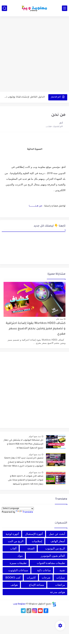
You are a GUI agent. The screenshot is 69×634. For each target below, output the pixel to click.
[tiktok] (29, 610)
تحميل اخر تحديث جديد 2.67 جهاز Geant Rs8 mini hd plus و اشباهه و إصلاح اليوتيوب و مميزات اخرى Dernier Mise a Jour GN (23, 462)
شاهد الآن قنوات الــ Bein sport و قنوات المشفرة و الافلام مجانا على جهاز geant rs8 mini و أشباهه (25, 480)
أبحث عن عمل (57, 533)
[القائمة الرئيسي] (64, 8)
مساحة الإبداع (36, 584)
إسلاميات (37, 541)
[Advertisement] (34, 54)
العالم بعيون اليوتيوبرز (53, 555)
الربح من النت (15, 541)
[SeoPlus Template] (54, 604)
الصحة (30, 548)
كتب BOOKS (13, 577)
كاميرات (31, 577)
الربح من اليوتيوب (55, 548)
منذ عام (59, 319)
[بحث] (4, 8)
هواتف (14, 584)
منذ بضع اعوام (35, 436)
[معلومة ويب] (34, 8)
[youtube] (40, 610)
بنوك (20, 555)
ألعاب (13, 548)
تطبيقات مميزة (18, 562)
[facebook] (46, 610)
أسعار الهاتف (58, 541)
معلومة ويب (19, 604)
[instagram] (34, 610)
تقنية (62, 570)
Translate (27, 512)
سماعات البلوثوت (18, 570)
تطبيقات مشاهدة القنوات (51, 562)
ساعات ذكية (44, 570)
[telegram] (23, 610)
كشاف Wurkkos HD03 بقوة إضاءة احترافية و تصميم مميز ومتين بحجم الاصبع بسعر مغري (35, 329)
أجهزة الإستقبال (34, 533)
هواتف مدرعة (57, 592)
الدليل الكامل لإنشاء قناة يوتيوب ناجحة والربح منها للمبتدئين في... (24, 97)
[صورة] (55, 441)
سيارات (60, 577)
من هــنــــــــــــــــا (35, 206)
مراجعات (60, 584)
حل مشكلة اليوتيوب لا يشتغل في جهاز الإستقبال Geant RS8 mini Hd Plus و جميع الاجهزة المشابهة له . (23, 444)
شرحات (46, 577)
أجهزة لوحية (12, 533)
